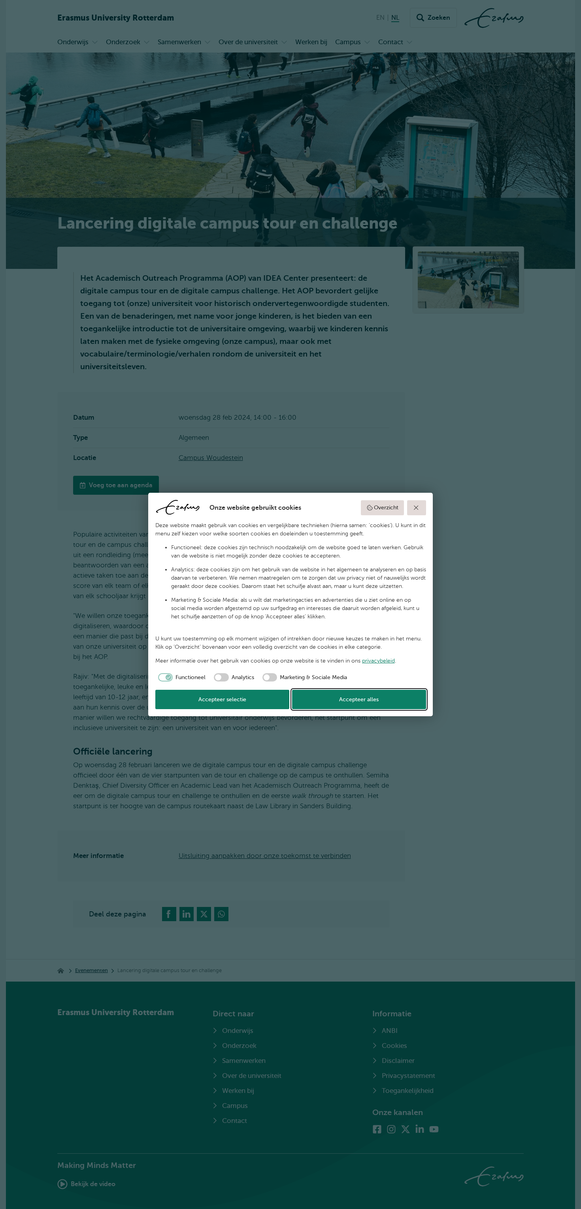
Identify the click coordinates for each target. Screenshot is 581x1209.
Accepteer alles (359, 699)
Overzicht (386, 508)
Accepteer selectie (222, 699)
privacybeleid (378, 661)
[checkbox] (180, 677)
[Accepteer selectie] (416, 507)
